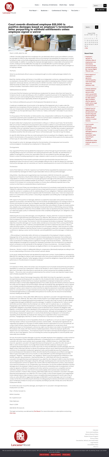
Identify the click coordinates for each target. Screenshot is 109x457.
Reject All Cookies (55, 454)
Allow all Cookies (44, 454)
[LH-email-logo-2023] (9, 2)
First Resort (37, 411)
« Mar (86, 48)
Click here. (13, 413)
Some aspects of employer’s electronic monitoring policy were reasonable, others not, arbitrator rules (91, 80)
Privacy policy (66, 454)
